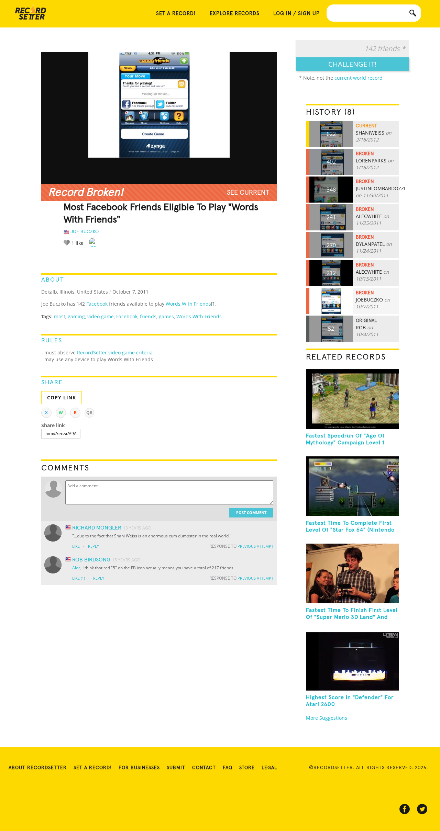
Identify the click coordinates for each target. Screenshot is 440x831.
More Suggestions (326, 718)
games (166, 316)
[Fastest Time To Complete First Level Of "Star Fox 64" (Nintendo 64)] (352, 486)
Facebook (97, 303)
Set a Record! (93, 767)
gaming (76, 316)
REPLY (93, 546)
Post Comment (251, 512)
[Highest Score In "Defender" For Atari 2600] (352, 660)
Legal (269, 767)
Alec (76, 568)
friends (148, 316)
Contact (204, 767)
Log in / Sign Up (296, 13)
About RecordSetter (38, 767)
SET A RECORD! (176, 13)
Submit (176, 767)
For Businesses (139, 767)
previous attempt (255, 546)
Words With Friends (188, 303)
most (59, 316)
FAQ (227, 767)
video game (100, 316)
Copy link (61, 397)
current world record (358, 78)
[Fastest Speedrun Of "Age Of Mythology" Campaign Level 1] (352, 399)
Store (247, 767)
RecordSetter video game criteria (115, 352)
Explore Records (235, 13)
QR (89, 413)
